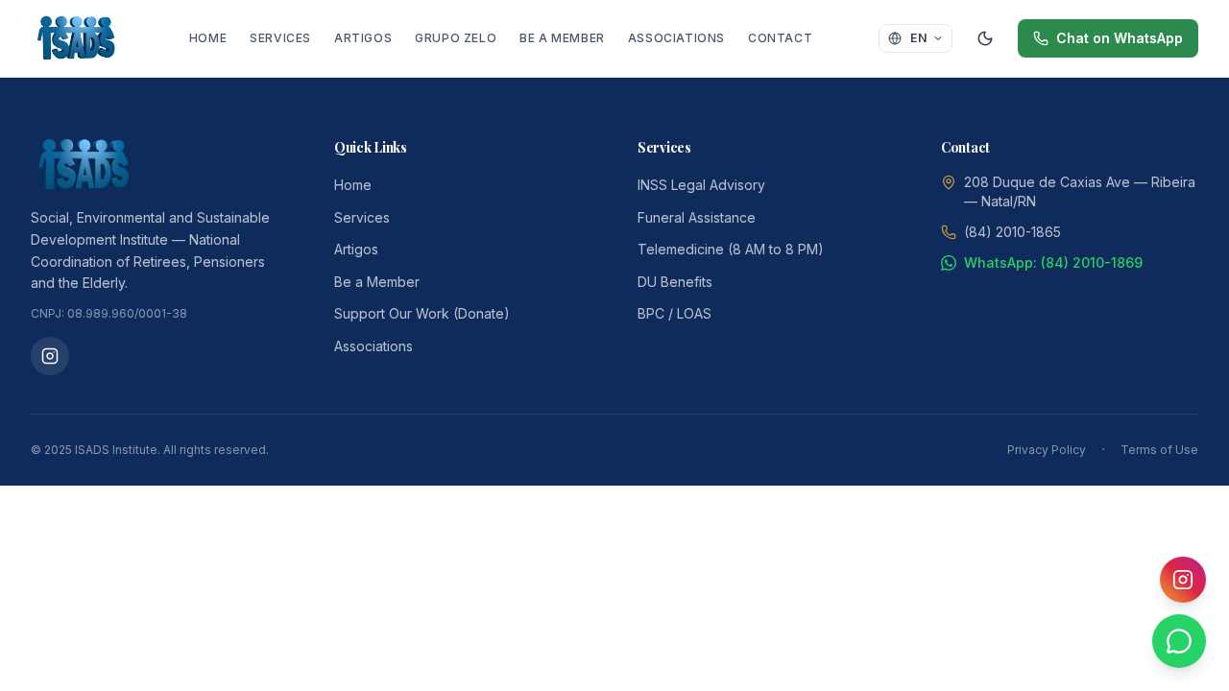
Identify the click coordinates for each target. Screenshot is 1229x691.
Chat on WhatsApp (1119, 38)
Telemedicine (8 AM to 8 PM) (731, 249)
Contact (780, 38)
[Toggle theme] (985, 38)
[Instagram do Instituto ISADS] (50, 356)
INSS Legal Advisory (701, 185)
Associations (676, 38)
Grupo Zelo (455, 38)
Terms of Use (1159, 449)
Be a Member (562, 38)
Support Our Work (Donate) (422, 313)
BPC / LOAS (674, 313)
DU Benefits (675, 282)
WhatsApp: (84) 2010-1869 (1053, 262)
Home (208, 38)
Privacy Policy (1046, 449)
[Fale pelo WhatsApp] (1179, 641)
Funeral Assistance (697, 217)
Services (280, 38)
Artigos (363, 38)
